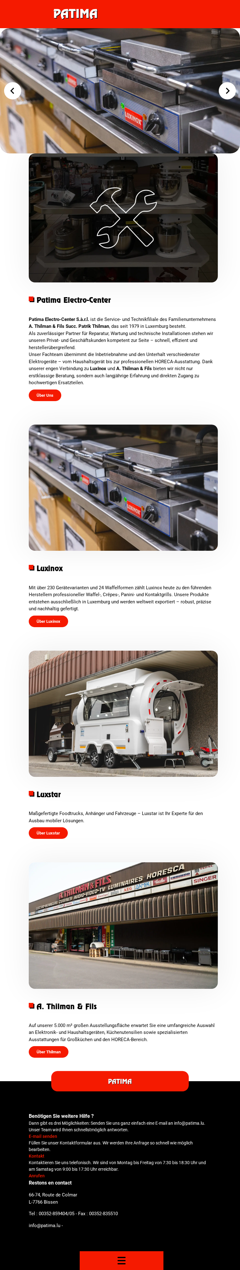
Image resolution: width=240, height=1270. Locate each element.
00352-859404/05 (56, 1213)
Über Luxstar (48, 833)
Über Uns (45, 395)
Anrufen (37, 1175)
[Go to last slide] (12, 91)
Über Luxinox (48, 621)
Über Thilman (49, 1052)
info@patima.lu (44, 1225)
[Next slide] (227, 91)
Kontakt (36, 1156)
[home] (120, 14)
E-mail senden (43, 1136)
